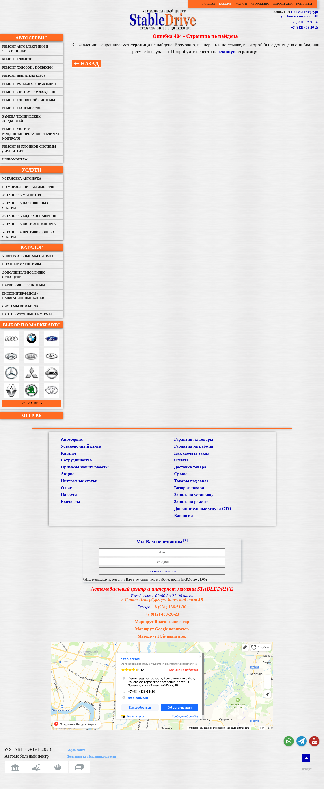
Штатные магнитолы (21, 264)
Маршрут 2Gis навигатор (162, 636)
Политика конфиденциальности (91, 756)
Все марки (30, 403)
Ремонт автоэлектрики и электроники (25, 49)
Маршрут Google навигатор (162, 629)
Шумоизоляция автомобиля (28, 186)
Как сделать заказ (191, 453)
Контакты (304, 3)
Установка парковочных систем (25, 205)
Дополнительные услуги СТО (202, 508)
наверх (306, 769)
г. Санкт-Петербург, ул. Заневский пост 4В (162, 599)
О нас (66, 487)
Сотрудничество (76, 460)
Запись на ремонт (191, 501)
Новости (69, 494)
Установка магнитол (21, 195)
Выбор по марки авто (32, 324)
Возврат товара (189, 487)
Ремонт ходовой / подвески (27, 67)
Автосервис (260, 3)
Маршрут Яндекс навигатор (162, 621)
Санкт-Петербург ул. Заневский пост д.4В (299, 14)
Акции (67, 474)
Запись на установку (194, 494)
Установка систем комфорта (29, 224)
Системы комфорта (20, 306)
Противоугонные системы (27, 314)
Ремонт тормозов (18, 59)
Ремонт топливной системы (28, 100)
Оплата (181, 460)
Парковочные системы (23, 285)
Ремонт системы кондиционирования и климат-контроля (31, 134)
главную (228, 51)
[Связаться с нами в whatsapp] (288, 741)
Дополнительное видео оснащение (23, 275)
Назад (89, 64)
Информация (283, 3)
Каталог (225, 3)
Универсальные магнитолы (27, 256)
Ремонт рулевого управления (29, 84)
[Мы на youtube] (314, 741)
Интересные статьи (79, 481)
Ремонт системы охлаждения (30, 92)
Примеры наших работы (85, 467)
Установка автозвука (21, 178)
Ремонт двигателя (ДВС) (23, 75)
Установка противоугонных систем (28, 235)
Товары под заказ (191, 481)
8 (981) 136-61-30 (170, 606)
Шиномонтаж (15, 159)
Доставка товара (190, 467)
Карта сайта (76, 750)
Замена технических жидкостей (21, 119)
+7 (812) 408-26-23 (304, 28)
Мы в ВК (31, 415)
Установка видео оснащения (29, 216)
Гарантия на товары (193, 439)
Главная (208, 3)
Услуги (241, 3)
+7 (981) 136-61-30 (304, 22)
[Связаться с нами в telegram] (301, 741)
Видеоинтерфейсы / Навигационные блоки (23, 296)
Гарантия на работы (193, 446)
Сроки (180, 474)
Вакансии (183, 515)
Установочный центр (81, 446)
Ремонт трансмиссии (22, 108)
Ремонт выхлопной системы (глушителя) (29, 149)
